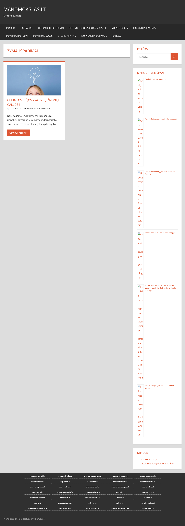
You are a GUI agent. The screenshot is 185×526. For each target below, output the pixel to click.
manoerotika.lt (65, 487)
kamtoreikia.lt (148, 492)
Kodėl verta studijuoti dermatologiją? (159, 232)
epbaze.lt (120, 503)
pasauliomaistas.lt (148, 476)
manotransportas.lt (92, 476)
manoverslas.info (37, 497)
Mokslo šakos (119, 28)
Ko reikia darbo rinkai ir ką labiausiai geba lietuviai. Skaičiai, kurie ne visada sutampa (160, 288)
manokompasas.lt (37, 487)
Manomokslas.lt (24, 9)
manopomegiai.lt (37, 476)
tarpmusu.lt (65, 481)
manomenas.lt (92, 487)
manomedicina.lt (147, 481)
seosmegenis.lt (92, 508)
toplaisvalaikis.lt (148, 503)
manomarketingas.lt (120, 487)
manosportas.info (65, 492)
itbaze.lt (120, 497)
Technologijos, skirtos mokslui (87, 28)
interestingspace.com (120, 508)
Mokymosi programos (94, 36)
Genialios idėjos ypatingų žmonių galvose (33, 102)
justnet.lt (148, 497)
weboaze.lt (92, 503)
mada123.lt (65, 497)
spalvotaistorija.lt (150, 459)
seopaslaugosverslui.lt (37, 508)
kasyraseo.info (65, 508)
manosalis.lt (37, 492)
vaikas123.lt (92, 481)
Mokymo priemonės (144, 28)
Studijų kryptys (67, 36)
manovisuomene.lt (120, 476)
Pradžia (10, 28)
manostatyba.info (92, 492)
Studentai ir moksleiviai (38, 108)
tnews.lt (37, 503)
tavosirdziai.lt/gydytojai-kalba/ (157, 463)
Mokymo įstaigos (43, 36)
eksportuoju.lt (148, 508)
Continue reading (17, 132)
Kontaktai (26, 28)
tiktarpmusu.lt (37, 481)
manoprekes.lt (147, 487)
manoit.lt (120, 492)
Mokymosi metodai (17, 36)
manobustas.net (120, 481)
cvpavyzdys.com (65, 503)
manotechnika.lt (65, 476)
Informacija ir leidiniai (51, 28)
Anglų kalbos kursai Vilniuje (156, 79)
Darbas (116, 36)
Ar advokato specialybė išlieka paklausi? (161, 119)
